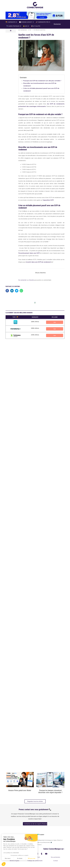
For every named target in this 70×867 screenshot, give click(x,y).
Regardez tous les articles (35, 801)
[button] (35, 5)
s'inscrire (31, 280)
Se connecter (22, 280)
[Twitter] (16, 290)
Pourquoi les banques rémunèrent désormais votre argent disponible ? (20, 791)
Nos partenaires (55, 857)
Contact (55, 860)
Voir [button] (54, 322)
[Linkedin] (12, 290)
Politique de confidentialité (35, 860)
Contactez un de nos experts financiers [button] (35, 824)
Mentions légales (14, 860)
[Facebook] (7, 290)
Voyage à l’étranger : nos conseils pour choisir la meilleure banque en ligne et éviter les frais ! (50, 792)
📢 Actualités (35, 26)
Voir (20, 780)
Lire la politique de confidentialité (11, 852)
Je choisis (19, 858)
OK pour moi (31, 858)
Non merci (7, 858)
